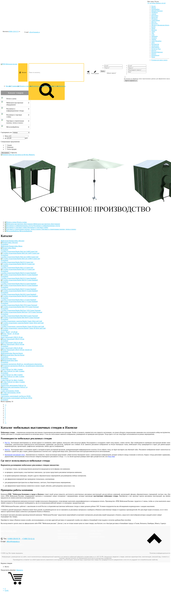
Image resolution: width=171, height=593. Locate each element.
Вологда (153, 50)
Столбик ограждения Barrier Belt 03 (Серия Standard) (18, 283)
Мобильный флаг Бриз (8, 358)
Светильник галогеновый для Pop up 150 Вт (16, 396)
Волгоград (154, 23)
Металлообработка (25, 231)
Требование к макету (97, 537)
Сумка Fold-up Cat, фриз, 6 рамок (12, 380)
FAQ (59, 531)
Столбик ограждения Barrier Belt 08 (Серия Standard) (18, 294)
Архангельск (155, 46)
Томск (153, 31)
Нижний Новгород (157, 11)
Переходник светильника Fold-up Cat (13, 385)
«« (5, 405)
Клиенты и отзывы (38, 86)
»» (5, 423)
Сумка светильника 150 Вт (10, 391)
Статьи (56, 86)
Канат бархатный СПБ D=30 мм (12, 337)
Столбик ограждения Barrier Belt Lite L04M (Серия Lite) (19, 257)
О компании (15, 86)
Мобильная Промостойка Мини (11, 246)
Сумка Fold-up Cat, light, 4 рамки (12, 369)
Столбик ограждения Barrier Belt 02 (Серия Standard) (18, 278)
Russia (153, 57)
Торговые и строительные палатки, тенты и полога (58, 229)
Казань (153, 26)
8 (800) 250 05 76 (14, 539)
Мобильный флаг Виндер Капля (12, 353)
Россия (153, 6)
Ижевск (153, 7)
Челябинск (154, 12)
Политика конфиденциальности (160, 553)
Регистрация (95, 73)
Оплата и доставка (25, 86)
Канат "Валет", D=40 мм (9, 332)
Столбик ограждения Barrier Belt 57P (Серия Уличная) (19, 305)
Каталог (24, 72)
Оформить (19, 570)
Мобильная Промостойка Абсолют (12, 241)
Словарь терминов (96, 531)
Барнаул (153, 53)
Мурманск (154, 19)
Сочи (152, 34)
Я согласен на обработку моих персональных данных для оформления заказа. (147, 78)
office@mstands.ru (34, 32)
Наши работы (49, 86)
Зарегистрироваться (131, 80)
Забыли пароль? (111, 73)
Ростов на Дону (156, 49)
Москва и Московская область (160, 25)
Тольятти (154, 38)
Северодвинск (155, 20)
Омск (153, 42)
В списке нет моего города (159, 60)
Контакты (62, 86)
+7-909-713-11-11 (28, 539)
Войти (103, 71)
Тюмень (153, 39)
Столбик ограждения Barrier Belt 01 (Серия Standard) (18, 273)
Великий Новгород (157, 52)
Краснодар (154, 17)
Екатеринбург (155, 9)
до (5, 138)
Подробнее (4, 244)
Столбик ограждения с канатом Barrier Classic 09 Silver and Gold (22, 326)
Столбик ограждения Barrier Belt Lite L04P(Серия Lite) (19, 251)
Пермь (153, 28)
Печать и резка (22, 222)
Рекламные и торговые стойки (37, 227)
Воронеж (154, 30)
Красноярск (154, 15)
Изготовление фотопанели (67, 534)
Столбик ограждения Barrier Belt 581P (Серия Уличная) (19, 316)
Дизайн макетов (95, 534)
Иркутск (153, 22)
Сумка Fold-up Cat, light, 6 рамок (12, 375)
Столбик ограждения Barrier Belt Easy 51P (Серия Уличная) (21, 310)
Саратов (153, 14)
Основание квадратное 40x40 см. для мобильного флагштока (21, 364)
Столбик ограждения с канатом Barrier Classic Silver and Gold (21, 321)
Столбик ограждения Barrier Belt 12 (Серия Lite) (17, 267)
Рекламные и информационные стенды (46, 226)
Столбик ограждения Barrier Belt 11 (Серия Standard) (18, 300)
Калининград (155, 55)
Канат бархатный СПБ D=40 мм (12, 342)
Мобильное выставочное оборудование (46, 224)
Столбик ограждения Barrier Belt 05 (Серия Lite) (17, 262)
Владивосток (155, 44)
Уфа (152, 33)
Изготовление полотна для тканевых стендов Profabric (68, 537)
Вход (88, 73)
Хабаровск (154, 36)
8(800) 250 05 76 (14, 31)
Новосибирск (155, 47)
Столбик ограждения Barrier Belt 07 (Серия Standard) (18, 289)
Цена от (7, 136)
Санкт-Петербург (156, 41)
